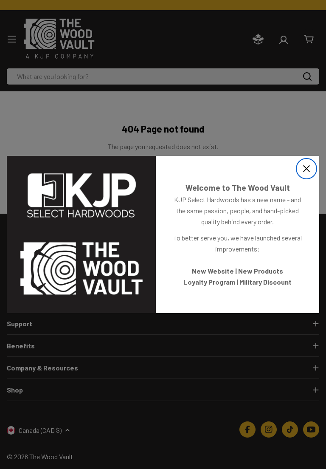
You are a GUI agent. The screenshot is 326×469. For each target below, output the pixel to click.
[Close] (306, 168)
